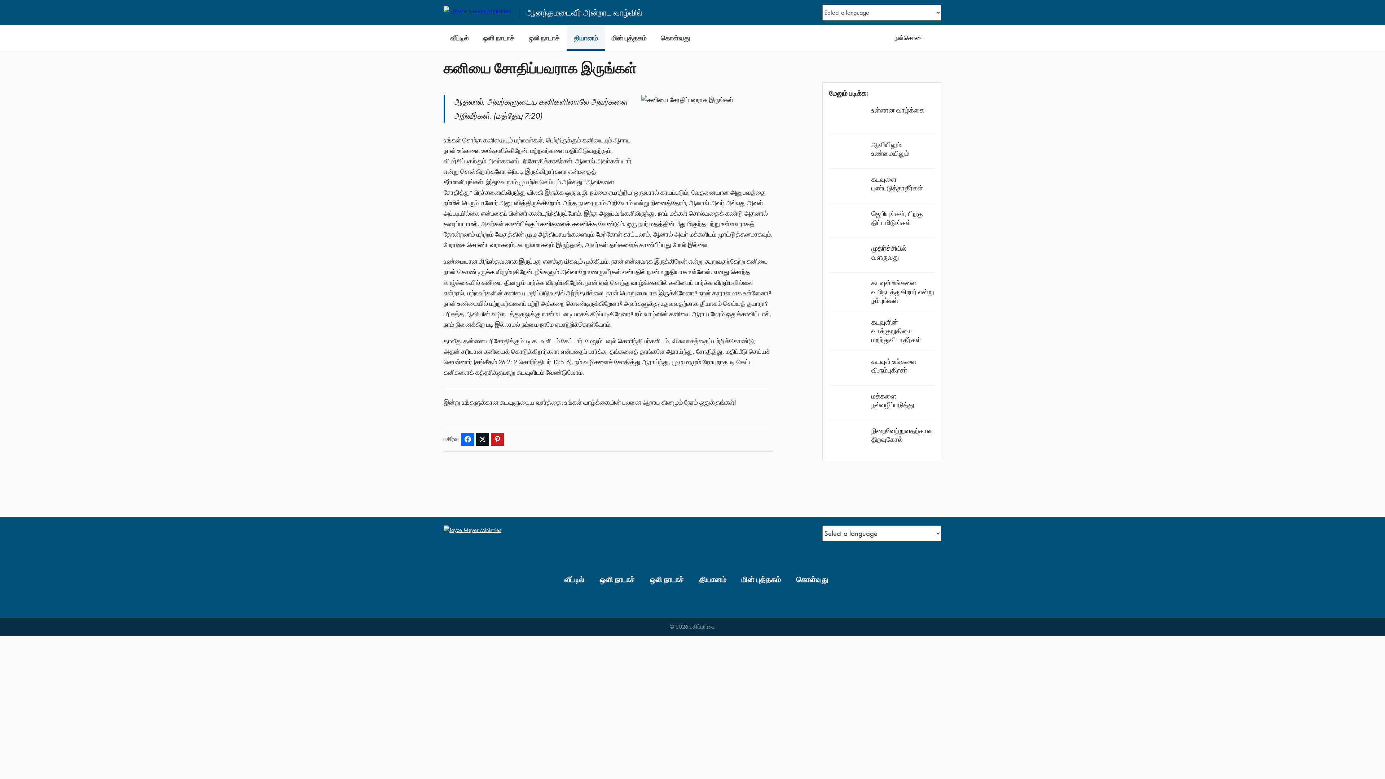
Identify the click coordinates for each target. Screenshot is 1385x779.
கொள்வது (675, 38)
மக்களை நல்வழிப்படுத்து (892, 400)
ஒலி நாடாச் (544, 38)
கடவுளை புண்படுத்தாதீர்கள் (897, 184)
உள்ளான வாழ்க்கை (897, 110)
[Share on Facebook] (467, 439)
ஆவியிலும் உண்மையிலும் (890, 149)
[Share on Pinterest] (497, 439)
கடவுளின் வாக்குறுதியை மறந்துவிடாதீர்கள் (896, 331)
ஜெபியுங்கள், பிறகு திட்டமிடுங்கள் (897, 218)
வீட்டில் (459, 38)
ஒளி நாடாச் (499, 38)
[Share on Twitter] (482, 439)
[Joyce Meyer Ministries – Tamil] (479, 12)
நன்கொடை (909, 38)
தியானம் (586, 38)
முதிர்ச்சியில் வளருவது (889, 252)
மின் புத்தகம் (629, 38)
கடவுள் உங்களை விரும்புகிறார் (893, 366)
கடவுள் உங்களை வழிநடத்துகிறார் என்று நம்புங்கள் (902, 291)
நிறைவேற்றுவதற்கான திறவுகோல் (902, 435)
